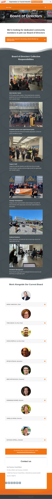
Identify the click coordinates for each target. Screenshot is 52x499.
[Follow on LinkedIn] (14, 483)
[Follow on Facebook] (6, 483)
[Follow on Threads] (20, 483)
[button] (26, 2)
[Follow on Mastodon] (17, 483)
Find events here (36, 2)
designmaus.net (29, 497)
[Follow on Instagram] (12, 483)
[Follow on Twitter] (9, 483)
